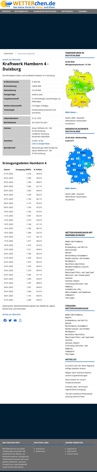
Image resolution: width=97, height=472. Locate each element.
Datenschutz (40, 451)
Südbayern (69, 295)
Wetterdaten (67, 11)
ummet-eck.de (72, 454)
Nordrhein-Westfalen (74, 264)
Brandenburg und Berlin (76, 247)
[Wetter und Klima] (48, 7)
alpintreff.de (71, 451)
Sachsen (68, 278)
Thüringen (69, 298)
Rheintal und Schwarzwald (77, 275)
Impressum (40, 449)
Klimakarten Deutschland (44, 11)
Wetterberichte (21, 11)
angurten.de (71, 449)
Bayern (68, 244)
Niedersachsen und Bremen (77, 258)
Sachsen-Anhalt (72, 281)
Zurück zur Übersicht (12, 59)
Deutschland (70, 250)
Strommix (82, 11)
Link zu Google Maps (41, 143)
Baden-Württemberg (73, 241)
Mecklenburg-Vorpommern (76, 256)
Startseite (6, 11)
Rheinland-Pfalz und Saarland (79, 272)
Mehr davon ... (71, 112)
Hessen (68, 253)
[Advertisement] (48, 31)
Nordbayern (70, 261)
